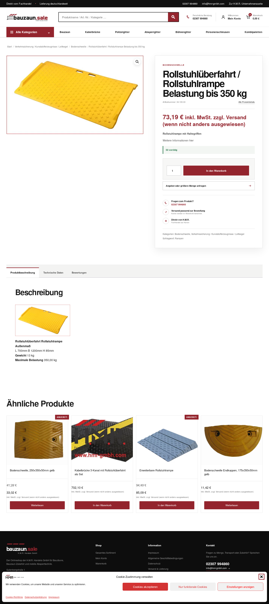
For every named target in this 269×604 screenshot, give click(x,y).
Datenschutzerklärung (36, 597)
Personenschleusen (218, 32)
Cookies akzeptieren (145, 587)
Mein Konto (101, 558)
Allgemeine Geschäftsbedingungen (165, 558)
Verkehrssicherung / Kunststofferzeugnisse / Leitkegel (41, 46)
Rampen (179, 238)
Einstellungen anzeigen (240, 587)
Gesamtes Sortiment (106, 552)
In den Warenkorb (216, 170)
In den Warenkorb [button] (102, 505)
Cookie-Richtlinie (14, 597)
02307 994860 (190, 3)
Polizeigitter (122, 32)
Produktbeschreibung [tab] (22, 272)
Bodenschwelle (78, 46)
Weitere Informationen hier (178, 140)
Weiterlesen (37, 505)
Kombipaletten (253, 32)
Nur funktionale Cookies (193, 587)
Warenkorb (101, 563)
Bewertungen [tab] (79, 272)
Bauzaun (65, 32)
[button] (261, 577)
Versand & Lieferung (158, 568)
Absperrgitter (152, 32)
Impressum (53, 597)
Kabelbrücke (92, 32)
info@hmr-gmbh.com (213, 3)
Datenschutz (154, 563)
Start (9, 46)
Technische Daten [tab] (53, 272)
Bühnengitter (183, 32)
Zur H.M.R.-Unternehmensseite (246, 3)
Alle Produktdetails (246, 101)
